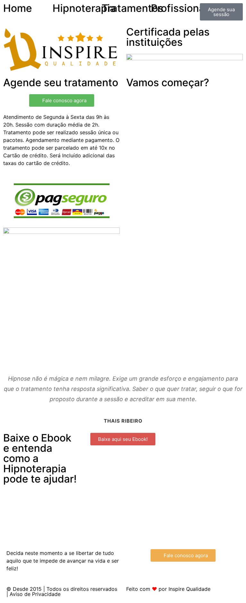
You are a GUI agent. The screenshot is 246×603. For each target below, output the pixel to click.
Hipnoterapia (84, 8)
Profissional (179, 8)
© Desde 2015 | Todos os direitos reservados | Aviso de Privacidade (61, 591)
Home (17, 8)
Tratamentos (132, 8)
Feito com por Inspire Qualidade (168, 589)
